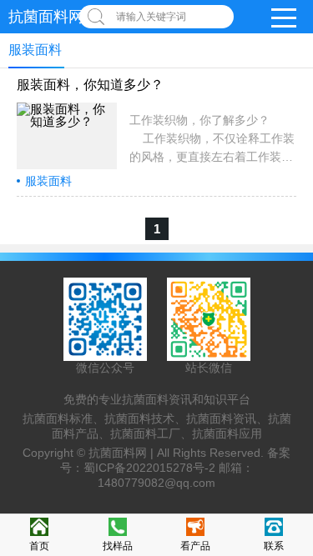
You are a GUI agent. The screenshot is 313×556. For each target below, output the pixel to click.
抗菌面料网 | (122, 452)
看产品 (195, 546)
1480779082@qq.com (156, 482)
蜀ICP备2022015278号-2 (149, 467)
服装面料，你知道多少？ (90, 85)
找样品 (118, 546)
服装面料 (48, 181)
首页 (39, 546)
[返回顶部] (295, 482)
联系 (274, 546)
